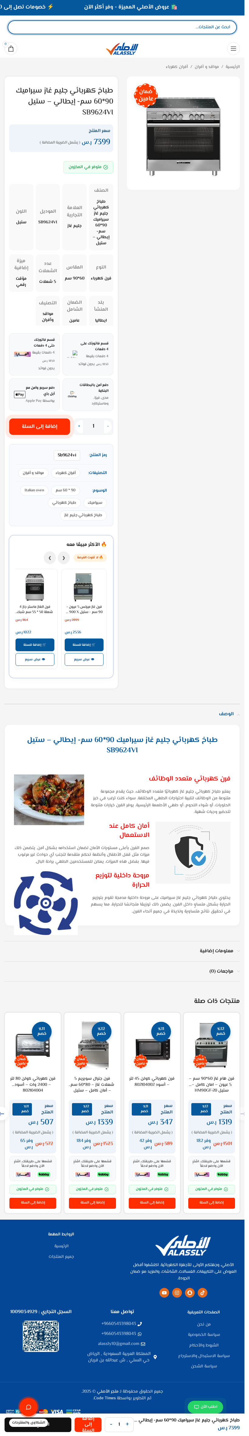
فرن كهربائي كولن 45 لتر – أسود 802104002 (152, 1081)
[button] (211, 1203)
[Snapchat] (190, 1293)
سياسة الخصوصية (204, 1335)
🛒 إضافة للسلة (84, 645)
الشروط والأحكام (204, 1346)
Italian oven (34, 490)
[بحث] (17, 27)
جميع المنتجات (61, 1257)
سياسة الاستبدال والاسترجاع (204, 1356)
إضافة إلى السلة (39, 426)
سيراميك (95, 503)
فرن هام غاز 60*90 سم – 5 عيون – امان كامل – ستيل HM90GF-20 (211, 1084)
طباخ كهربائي (64, 503)
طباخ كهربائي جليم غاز (83, 515)
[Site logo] (122, 48)
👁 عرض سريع (84, 659)
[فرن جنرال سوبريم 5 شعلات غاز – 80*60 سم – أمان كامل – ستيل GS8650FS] (92, 1045)
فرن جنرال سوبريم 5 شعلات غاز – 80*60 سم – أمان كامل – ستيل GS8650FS (92, 1087)
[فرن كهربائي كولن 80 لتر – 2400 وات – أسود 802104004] (32, 1045)
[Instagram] (177, 1293)
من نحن (204, 1325)
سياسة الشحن (204, 1367)
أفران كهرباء (177, 67)
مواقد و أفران (207, 67)
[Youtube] (164, 1293)
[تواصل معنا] (28, 1407)
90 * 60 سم (66, 490)
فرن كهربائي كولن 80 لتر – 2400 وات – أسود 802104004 (33, 1084)
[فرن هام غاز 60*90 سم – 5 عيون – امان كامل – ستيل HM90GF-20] (211, 1045)
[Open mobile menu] (233, 48)
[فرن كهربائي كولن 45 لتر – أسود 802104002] (152, 1045)
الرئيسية (233, 67)
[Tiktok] (202, 1293)
